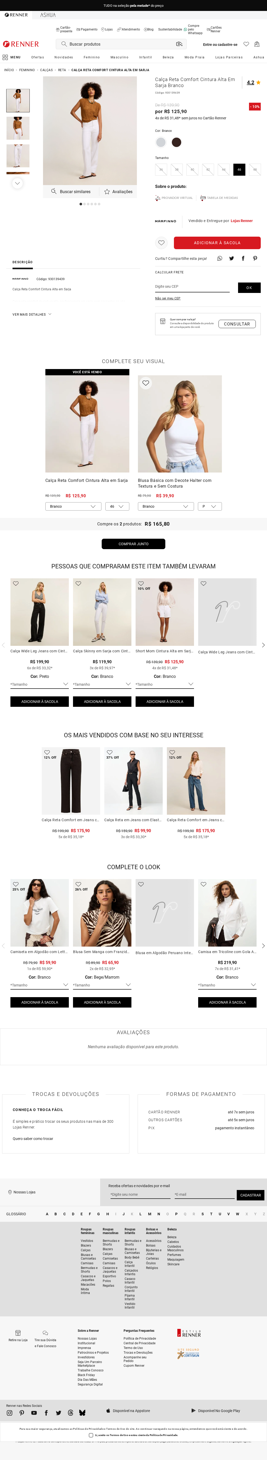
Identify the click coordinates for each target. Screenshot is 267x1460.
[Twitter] (58, 1414)
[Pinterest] (22, 1414)
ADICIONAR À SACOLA (39, 702)
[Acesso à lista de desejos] (246, 45)
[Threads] (71, 1413)
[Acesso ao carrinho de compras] (257, 45)
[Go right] (18, 183)
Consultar (237, 324)
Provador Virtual (177, 197)
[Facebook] (46, 1414)
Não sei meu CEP (168, 298)
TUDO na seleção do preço (133, 6)
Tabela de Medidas (222, 197)
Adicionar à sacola (217, 243)
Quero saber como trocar (33, 1139)
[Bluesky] (82, 1413)
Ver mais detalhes (29, 314)
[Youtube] (34, 1414)
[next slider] (2, 644)
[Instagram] (9, 1414)
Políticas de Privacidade (88, 1428)
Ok (249, 288)
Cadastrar (250, 1195)
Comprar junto (134, 544)
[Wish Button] (161, 243)
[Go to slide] (81, 204)
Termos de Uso (115, 1428)
